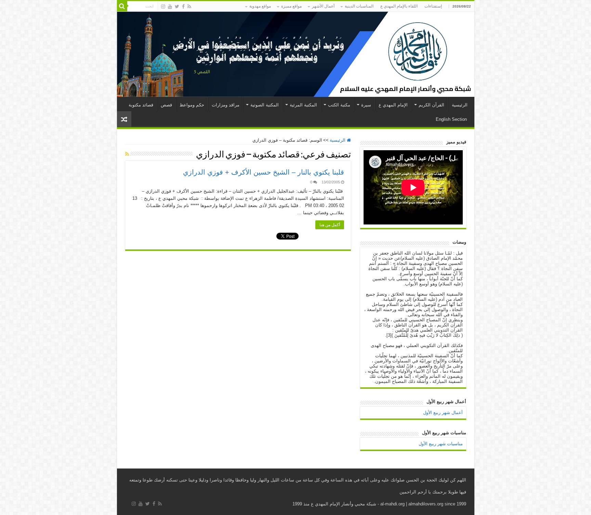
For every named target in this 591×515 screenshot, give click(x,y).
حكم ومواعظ (192, 104)
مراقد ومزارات (225, 104)
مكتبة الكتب (339, 104)
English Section (451, 119)
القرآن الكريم (431, 104)
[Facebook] (183, 6)
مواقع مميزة (291, 6)
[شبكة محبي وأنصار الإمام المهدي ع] (295, 54)
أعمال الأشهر (323, 6)
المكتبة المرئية (303, 104)
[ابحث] (122, 6)
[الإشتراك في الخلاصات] (127, 154)
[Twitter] (177, 6)
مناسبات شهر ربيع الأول (441, 443)
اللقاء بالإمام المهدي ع (399, 6)
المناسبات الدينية (359, 6)
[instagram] (163, 6)
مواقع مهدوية (260, 6)
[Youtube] (170, 6)
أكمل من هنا (329, 224)
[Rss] (189, 6)
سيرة (366, 104)
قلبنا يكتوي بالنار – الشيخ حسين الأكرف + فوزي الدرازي (263, 172)
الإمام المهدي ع (393, 104)
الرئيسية (460, 104)
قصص (166, 104)
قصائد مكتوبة (141, 104)
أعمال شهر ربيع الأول (443, 412)
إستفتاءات (433, 6)
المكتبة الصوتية (264, 104)
